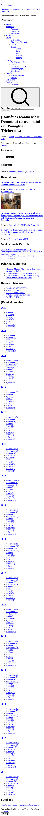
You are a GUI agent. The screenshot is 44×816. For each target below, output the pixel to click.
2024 (3, 355)
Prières (8, 60)
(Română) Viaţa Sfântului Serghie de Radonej (18, 249)
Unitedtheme (6, 811)
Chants (13, 64)
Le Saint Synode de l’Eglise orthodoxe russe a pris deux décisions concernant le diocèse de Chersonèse (21, 232)
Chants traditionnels (18, 66)
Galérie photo (11, 80)
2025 (3, 330)
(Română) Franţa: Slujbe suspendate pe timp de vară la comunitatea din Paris (21, 183)
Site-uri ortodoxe (12, 290)
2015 (3, 636)
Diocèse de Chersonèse (20, 42)
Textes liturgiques (17, 69)
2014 (3, 670)
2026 (3, 307)
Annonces (15, 29)
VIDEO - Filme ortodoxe (15, 293)
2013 (3, 704)
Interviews (15, 33)
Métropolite (15, 40)
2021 (3, 444)
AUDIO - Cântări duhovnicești (18, 295)
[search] (20, 97)
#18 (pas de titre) (17, 75)
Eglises (13, 47)
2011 (3, 772)
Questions (14, 84)
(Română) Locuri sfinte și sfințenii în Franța (22, 275)
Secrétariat (10, 35)
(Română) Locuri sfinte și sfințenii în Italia (22, 273)
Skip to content (7, 5)
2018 (3, 539)
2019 (3, 505)
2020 (3, 475)
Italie (17, 53)
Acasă (8, 24)
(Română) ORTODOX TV (16, 288)
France (18, 49)
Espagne (19, 55)
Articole (14, 78)
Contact (9, 82)
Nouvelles (10, 27)
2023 (3, 387)
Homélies (9, 73)
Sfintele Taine (16, 71)
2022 (3, 412)
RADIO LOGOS (12, 297)
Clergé (8, 38)
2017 (3, 573)
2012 (3, 738)
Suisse (18, 51)
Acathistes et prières (18, 62)
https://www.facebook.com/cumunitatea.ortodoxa (20, 805)
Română (4, 145)
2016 (3, 604)
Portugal (19, 58)
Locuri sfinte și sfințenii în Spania (19, 278)
